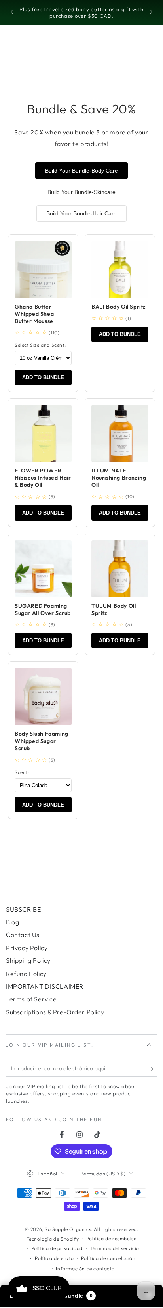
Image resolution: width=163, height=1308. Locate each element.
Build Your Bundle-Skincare (81, 192)
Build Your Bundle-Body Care (81, 170)
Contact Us (23, 935)
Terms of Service (31, 999)
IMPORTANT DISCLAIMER (44, 986)
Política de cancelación (108, 1258)
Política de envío (54, 1258)
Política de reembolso (111, 1238)
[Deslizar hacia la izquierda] (12, 13)
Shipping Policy (28, 960)
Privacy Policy (26, 948)
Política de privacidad (57, 1248)
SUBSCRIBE (23, 909)
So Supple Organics (68, 1229)
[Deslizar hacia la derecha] (150, 13)
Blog (12, 922)
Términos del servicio (114, 1248)
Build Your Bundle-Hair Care (81, 213)
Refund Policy (26, 974)
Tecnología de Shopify (53, 1239)
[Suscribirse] (152, 1069)
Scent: (22, 772)
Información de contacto (85, 1269)
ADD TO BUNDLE (43, 377)
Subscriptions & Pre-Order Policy (55, 1012)
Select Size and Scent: (40, 345)
